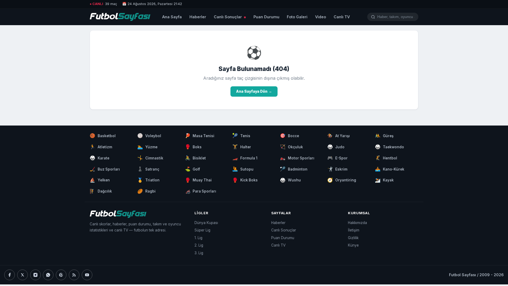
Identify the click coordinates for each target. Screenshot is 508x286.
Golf (192, 169)
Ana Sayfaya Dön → (254, 91)
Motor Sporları (297, 157)
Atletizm (101, 146)
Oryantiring (341, 180)
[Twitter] (22, 275)
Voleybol (149, 135)
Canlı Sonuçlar (228, 17)
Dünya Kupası (206, 223)
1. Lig (198, 238)
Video (320, 17)
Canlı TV (342, 17)
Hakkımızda (357, 223)
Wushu (290, 180)
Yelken (100, 180)
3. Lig (198, 253)
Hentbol (386, 157)
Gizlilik (353, 238)
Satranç (148, 169)
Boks (193, 146)
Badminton (293, 169)
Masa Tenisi (200, 135)
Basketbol (103, 135)
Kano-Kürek (389, 169)
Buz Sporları (105, 169)
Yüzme (147, 146)
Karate (99, 157)
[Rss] (74, 275)
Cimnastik (150, 157)
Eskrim (337, 169)
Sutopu (242, 169)
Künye (353, 245)
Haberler (197, 17)
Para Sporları (200, 191)
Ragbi (146, 191)
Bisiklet (195, 157)
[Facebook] (9, 275)
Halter (241, 146)
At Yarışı (338, 135)
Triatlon (148, 180)
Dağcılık (101, 191)
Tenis (241, 135)
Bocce (289, 135)
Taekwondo (389, 146)
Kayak (384, 180)
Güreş (384, 135)
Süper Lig (202, 230)
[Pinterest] (61, 275)
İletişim (353, 230)
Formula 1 (244, 157)
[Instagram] (35, 275)
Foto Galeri (297, 17)
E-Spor (337, 157)
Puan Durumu (266, 17)
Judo (335, 146)
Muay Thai (198, 180)
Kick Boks (245, 180)
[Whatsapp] (48, 275)
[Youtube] (87, 275)
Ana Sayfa (172, 17)
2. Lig (198, 245)
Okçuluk (291, 146)
